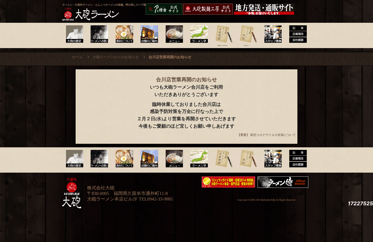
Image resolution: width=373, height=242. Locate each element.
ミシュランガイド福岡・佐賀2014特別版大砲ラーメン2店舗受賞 (228, 182)
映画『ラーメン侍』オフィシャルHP (284, 182)
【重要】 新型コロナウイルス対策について (266, 135)
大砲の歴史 (74, 34)
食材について (123, 34)
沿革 (296, 34)
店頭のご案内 (148, 34)
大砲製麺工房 (208, 9)
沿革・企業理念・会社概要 (296, 159)
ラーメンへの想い (99, 34)
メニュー (173, 34)
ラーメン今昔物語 (222, 34)
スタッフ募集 (271, 34)
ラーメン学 (197, 34)
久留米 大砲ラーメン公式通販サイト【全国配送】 (264, 9)
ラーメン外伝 (246, 34)
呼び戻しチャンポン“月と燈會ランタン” (164, 9)
